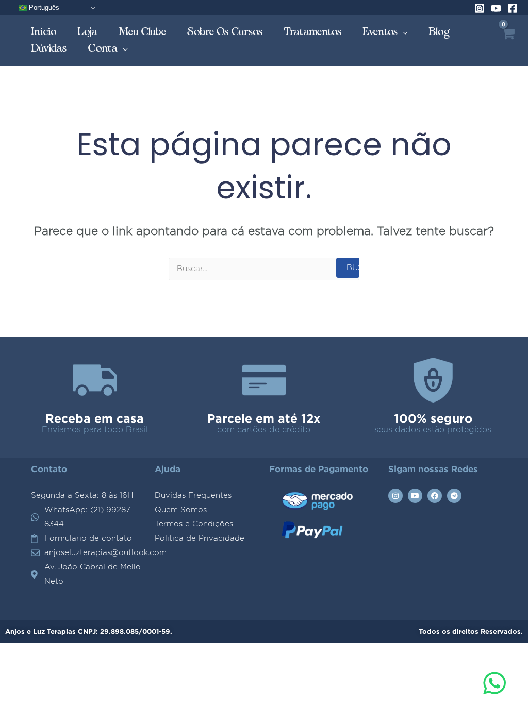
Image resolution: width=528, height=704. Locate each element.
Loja (87, 32)
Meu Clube (143, 32)
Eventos (380, 32)
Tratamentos (313, 32)
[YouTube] (496, 8)
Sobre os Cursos (225, 32)
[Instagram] (479, 8)
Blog (439, 32)
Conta (103, 48)
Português (43, 7)
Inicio (44, 32)
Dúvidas (49, 48)
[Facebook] (512, 8)
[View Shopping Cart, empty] (508, 40)
